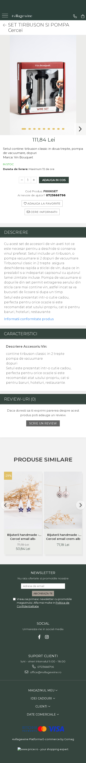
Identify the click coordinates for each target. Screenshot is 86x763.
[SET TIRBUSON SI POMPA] (43, 85)
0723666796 (45, 667)
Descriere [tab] (16, 232)
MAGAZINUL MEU (41, 690)
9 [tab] (63, 129)
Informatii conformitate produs (29, 319)
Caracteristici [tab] (20, 333)
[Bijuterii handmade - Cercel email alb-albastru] (23, 500)
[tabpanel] (43, 85)
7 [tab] (53, 129)
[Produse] (5, 17)
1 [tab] (23, 129)
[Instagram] (46, 637)
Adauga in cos (54, 180)
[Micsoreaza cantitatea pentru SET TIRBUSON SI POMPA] (22, 180)
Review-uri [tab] (20, 399)
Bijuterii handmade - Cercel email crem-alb (63, 537)
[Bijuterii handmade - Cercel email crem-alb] (63, 500)
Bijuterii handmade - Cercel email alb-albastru (23, 537)
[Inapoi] (3, 25)
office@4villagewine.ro (45, 672)
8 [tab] (58, 129)
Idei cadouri (42, 698)
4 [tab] (39, 129)
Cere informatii (43, 212)
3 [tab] (34, 129)
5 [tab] (44, 129)
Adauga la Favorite (43, 203)
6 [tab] (48, 129)
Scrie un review (43, 423)
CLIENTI (41, 706)
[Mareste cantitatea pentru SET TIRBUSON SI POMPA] (34, 180)
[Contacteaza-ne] (75, 16)
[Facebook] (39, 637)
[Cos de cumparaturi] (83, 16)
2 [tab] (29, 129)
